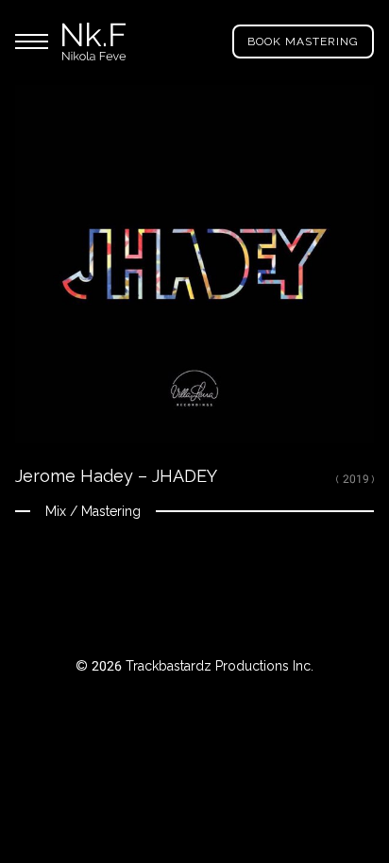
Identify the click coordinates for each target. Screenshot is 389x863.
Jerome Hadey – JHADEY (116, 476)
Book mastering (303, 41)
